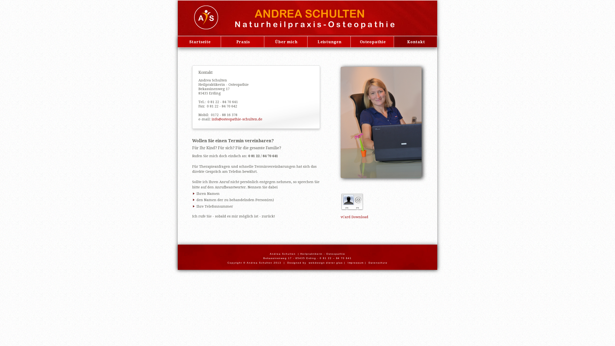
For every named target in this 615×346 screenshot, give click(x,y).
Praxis (243, 42)
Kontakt (416, 42)
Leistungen (330, 42)
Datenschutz (378, 262)
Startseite (200, 42)
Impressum (356, 262)
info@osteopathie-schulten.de (237, 119)
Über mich (286, 42)
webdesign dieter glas (326, 262)
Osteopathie (373, 42)
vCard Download (354, 217)
